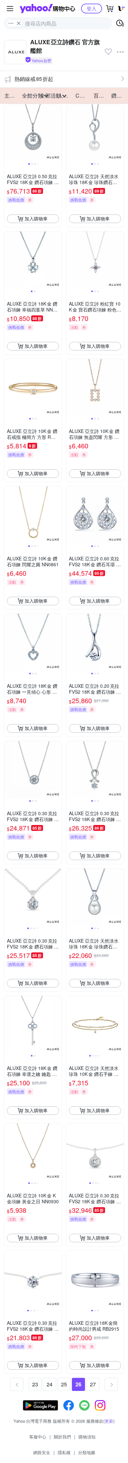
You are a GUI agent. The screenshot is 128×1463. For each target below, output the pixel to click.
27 (93, 1384)
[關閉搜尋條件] (19, 23)
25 (64, 1384)
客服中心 (37, 1437)
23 (35, 1384)
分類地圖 (86, 1452)
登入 (91, 8)
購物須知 (87, 1437)
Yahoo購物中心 (47, 8)
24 (50, 1384)
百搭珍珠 (100, 95)
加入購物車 (36, 218)
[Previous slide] (8, 132)
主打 (9, 95)
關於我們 (62, 1437)
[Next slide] (57, 132)
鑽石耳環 (118, 95)
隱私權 (64, 1452)
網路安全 (41, 1452)
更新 (109, 1421)
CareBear (82, 95)
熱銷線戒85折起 (33, 79)
